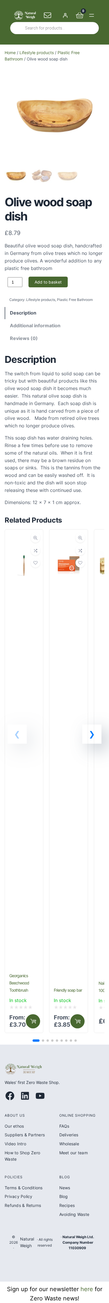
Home (10, 52)
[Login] (65, 15)
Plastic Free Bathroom (75, 299)
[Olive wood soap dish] (54, 157)
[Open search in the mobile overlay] (54, 28)
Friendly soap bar (68, 990)
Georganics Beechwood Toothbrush (19, 983)
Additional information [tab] (35, 325)
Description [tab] (23, 313)
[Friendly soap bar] (68, 539)
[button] (91, 734)
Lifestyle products (36, 52)
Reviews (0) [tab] (24, 338)
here (87, 1289)
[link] (24, 781)
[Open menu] (91, 15)
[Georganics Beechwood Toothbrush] (24, 539)
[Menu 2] (33, 1021)
